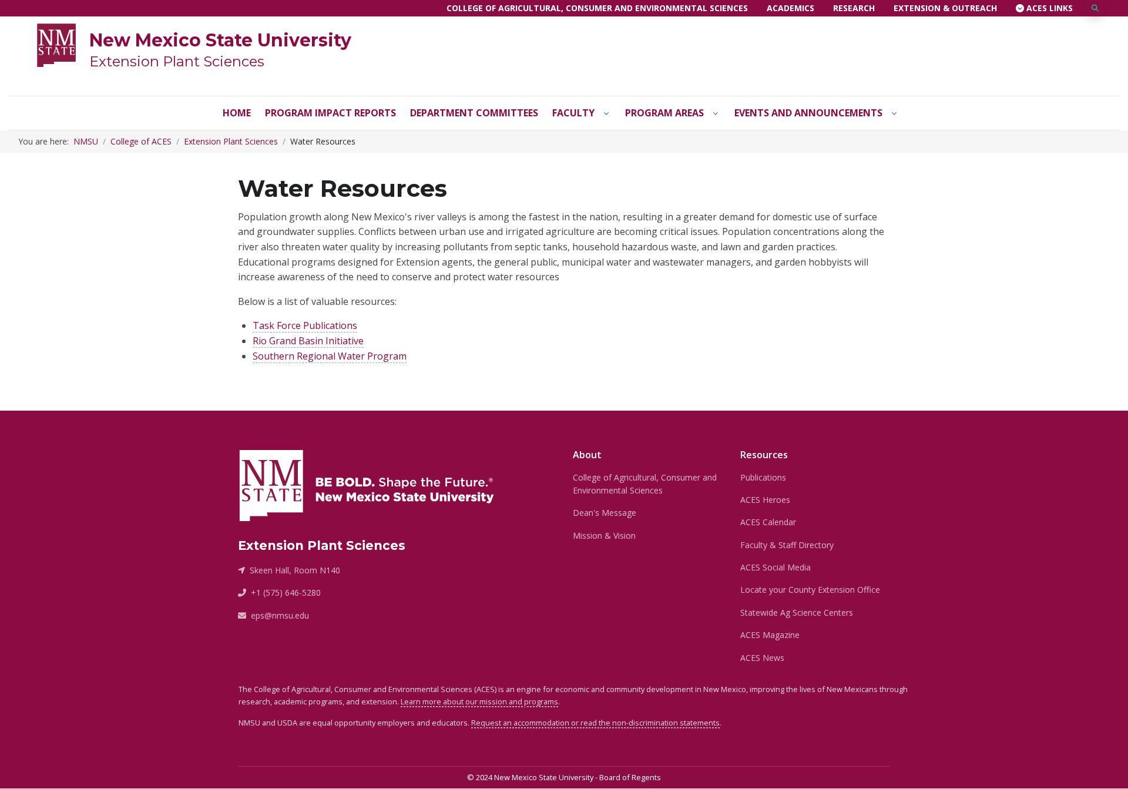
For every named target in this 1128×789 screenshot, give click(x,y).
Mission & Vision (604, 535)
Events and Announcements (808, 112)
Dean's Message (604, 512)
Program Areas (664, 112)
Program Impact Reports (330, 112)
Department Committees (474, 112)
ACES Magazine (770, 634)
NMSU (85, 141)
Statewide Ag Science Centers (796, 612)
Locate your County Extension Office (810, 589)
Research (854, 8)
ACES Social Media (775, 567)
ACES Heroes (765, 499)
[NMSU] (56, 44)
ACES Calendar (768, 522)
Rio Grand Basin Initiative (308, 340)
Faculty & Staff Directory (787, 544)
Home (237, 112)
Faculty (573, 112)
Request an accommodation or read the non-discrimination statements (595, 722)
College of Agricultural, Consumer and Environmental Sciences (597, 8)
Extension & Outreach (945, 8)
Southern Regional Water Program (330, 356)
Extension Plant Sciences (176, 61)
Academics (790, 8)
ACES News (762, 657)
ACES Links (1048, 8)
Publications (763, 477)
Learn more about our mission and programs (479, 701)
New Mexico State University (220, 40)
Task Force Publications (305, 325)
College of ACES (141, 141)
